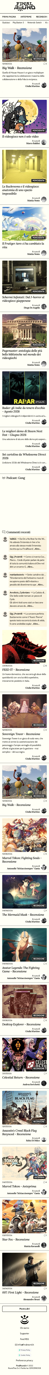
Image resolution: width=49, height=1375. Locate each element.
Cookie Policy (25, 1355)
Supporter (24, 1333)
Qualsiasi (6, 22)
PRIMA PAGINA (9, 17)
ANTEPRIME (26, 17)
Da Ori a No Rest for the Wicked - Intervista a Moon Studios (28, 539)
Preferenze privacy (24, 1360)
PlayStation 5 (18, 22)
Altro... (38, 549)
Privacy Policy (25, 1350)
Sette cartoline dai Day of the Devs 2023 (28, 574)
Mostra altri (24, 1308)
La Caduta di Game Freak (28, 592)
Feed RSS (24, 1339)
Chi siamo (24, 1328)
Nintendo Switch (34, 22)
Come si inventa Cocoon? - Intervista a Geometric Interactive (28, 556)
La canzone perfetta (27, 613)
